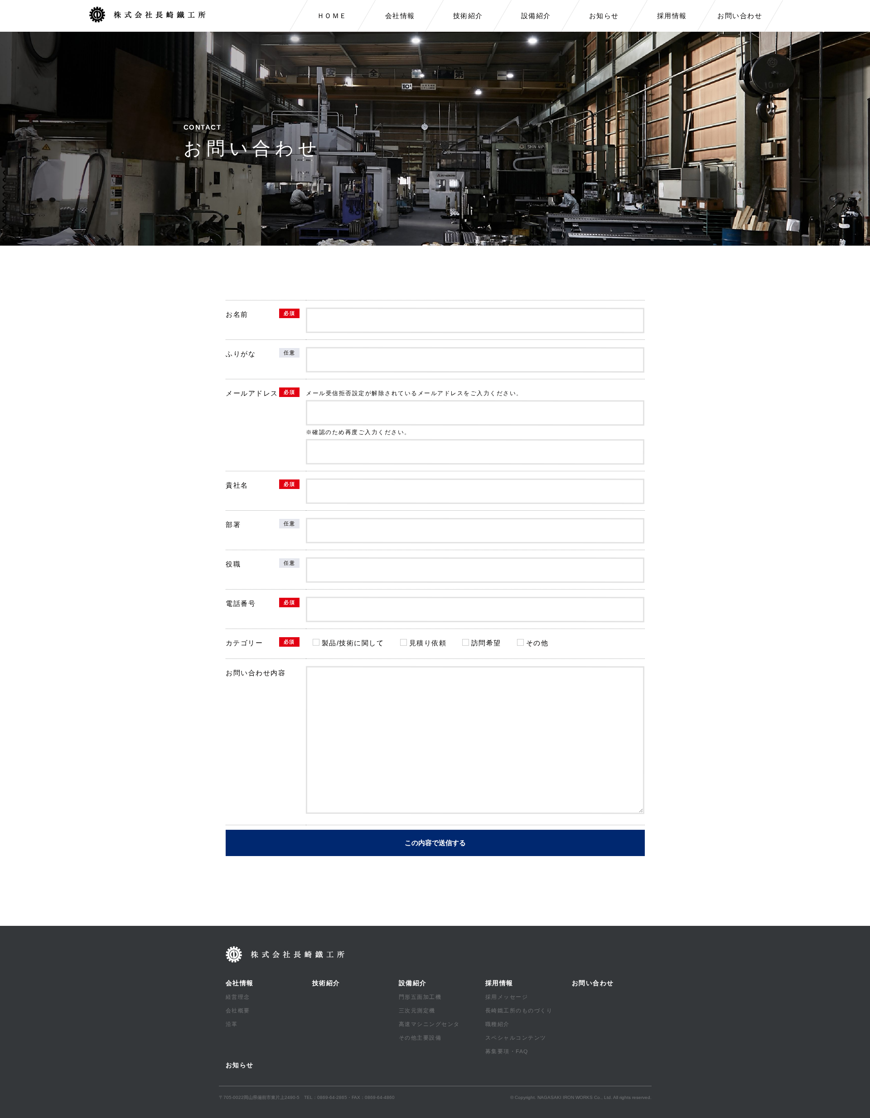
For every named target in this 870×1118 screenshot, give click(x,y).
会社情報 (400, 15)
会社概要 (237, 1010)
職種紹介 (497, 1024)
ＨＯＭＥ (332, 15)
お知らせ (604, 15)
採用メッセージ (506, 997)
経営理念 (237, 997)
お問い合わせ (740, 15)
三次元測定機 (416, 1010)
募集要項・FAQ (506, 1051)
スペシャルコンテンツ (515, 1038)
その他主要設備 (419, 1038)
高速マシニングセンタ (428, 1024)
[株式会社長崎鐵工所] (150, 15)
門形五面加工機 (419, 997)
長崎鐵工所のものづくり (518, 1010)
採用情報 (672, 15)
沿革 (231, 1024)
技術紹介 (468, 15)
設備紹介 (536, 15)
